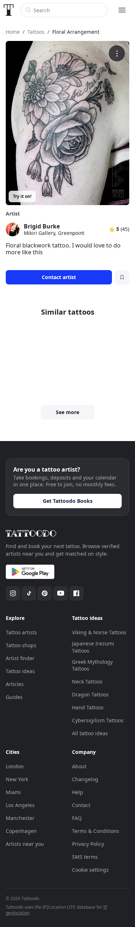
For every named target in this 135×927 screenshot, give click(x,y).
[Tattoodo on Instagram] (13, 593)
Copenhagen (21, 831)
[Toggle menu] (122, 10)
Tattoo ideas (20, 671)
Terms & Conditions (95, 831)
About (79, 766)
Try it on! (22, 196)
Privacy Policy (88, 843)
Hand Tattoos (88, 707)
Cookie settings (90, 869)
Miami (13, 792)
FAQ (77, 818)
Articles (15, 684)
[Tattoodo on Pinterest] (44, 593)
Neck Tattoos (87, 681)
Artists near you (25, 843)
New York (17, 779)
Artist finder (20, 658)
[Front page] (8, 10)
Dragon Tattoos (90, 694)
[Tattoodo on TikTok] (29, 593)
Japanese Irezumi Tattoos (93, 647)
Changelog (85, 779)
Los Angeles (20, 805)
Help (77, 792)
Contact (81, 805)
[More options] (117, 53)
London (15, 766)
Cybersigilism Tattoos (97, 720)
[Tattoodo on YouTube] (60, 593)
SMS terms (85, 856)
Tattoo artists (21, 632)
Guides (14, 697)
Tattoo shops (21, 645)
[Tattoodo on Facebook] (76, 593)
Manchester (20, 818)
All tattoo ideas (90, 733)
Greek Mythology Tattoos (92, 665)
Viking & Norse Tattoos (99, 632)
